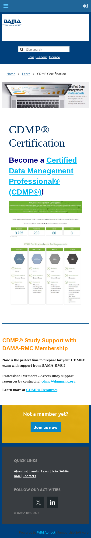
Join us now (45, 427)
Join (31, 57)
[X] (38, 502)
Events (34, 471)
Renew (41, 57)
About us (20, 471)
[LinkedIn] (52, 502)
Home (11, 73)
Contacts (29, 476)
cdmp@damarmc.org (58, 381)
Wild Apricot (46, 532)
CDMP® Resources (41, 390)
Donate (54, 57)
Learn (26, 73)
